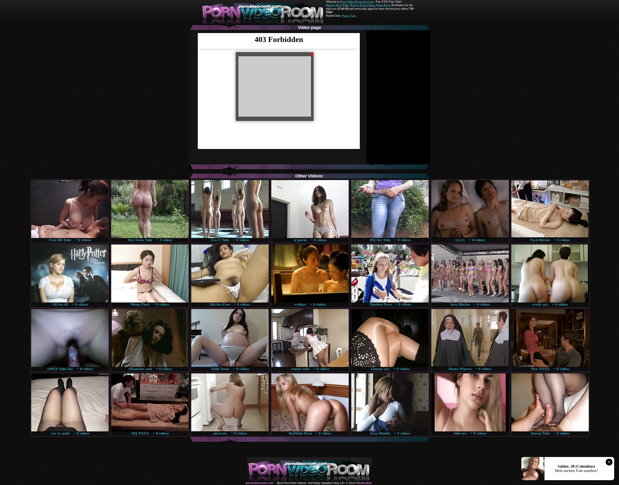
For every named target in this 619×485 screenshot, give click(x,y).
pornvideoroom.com (259, 483)
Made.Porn (383, 5)
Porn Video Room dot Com (356, 1)
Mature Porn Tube (337, 5)
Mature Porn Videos (362, 5)
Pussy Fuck (349, 15)
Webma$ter (364, 483)
